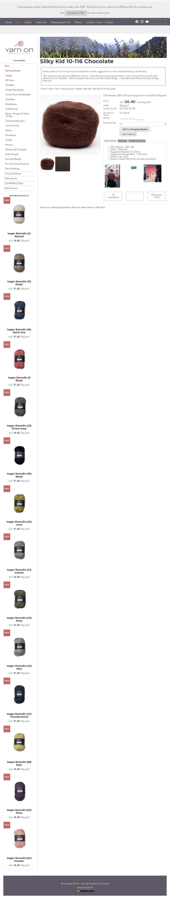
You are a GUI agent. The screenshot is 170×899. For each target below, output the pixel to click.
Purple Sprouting (14, 90)
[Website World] (85, 893)
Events (28, 22)
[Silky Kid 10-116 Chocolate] (70, 155)
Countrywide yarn (15, 121)
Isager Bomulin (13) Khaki (19, 283)
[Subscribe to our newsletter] (147, 22)
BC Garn (10, 80)
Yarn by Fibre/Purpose (17, 164)
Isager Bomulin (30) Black (19, 475)
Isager (9, 75)
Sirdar (9, 140)
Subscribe (41, 22)
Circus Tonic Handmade (18, 95)
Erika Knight (12, 154)
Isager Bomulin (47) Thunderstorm (19, 715)
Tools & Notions (13, 174)
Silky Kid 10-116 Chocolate (104, 89)
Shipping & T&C (75, 13)
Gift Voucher (11, 188)
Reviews (122, 141)
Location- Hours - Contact (99, 22)
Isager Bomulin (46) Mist (19, 667)
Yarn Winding (12, 169)
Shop (18, 22)
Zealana (10, 99)
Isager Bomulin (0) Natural (19, 235)
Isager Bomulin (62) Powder (19, 859)
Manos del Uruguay (16, 150)
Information (110, 141)
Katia (8, 130)
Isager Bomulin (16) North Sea (19, 331)
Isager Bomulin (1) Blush (19, 379)
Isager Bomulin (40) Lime (19, 523)
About (78, 22)
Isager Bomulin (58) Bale (19, 763)
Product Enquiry (137, 141)
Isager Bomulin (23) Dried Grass (19, 427)
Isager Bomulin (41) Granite (19, 571)
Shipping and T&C (61, 22)
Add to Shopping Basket (135, 129)
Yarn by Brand (12, 71)
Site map (84, 884)
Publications (11, 178)
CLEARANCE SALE (14, 183)
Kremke (10, 85)
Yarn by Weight (13, 159)
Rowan (9, 145)
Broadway (11, 104)
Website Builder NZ (85, 888)
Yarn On (75, 884)
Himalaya (11, 135)
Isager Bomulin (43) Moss (19, 619)
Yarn (7, 66)
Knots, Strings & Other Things (17, 115)
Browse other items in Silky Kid (88, 207)
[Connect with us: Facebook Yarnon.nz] (137, 22)
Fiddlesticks (12, 109)
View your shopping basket (54, 207)
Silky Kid (87, 89)
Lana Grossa (12, 126)
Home (9, 22)
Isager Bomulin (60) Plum (19, 811)
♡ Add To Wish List (128, 134)
